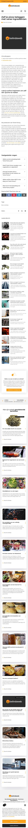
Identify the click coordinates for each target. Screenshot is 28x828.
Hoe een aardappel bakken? (10, 678)
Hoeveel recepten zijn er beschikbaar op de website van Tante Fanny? (14, 173)
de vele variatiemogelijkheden (12, 112)
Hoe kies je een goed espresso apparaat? (11, 772)
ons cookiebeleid (10, 816)
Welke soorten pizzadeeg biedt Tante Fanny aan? (14, 160)
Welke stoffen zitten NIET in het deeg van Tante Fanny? (14, 180)
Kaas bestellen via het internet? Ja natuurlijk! (12, 585)
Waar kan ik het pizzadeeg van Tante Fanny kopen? (14, 186)
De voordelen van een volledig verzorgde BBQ (11, 523)
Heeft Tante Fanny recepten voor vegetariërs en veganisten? (14, 166)
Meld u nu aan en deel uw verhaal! (14, 379)
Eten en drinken (7, 22)
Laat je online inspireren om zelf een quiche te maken (14, 58)
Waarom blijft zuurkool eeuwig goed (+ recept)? (13, 647)
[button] (25, 805)
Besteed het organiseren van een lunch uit (13, 460)
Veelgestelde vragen (6, 60)
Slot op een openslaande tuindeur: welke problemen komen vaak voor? (18, 358)
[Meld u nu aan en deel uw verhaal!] (14, 374)
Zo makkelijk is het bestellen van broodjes (12, 616)
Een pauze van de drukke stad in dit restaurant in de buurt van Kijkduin (12, 710)
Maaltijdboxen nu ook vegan (10, 491)
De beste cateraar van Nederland (12, 553)
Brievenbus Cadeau (8, 740)
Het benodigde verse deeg (13, 142)
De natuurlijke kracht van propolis (12, 428)
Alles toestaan (14, 821)
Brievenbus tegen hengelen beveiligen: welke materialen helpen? (16, 254)
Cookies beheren (14, 825)
